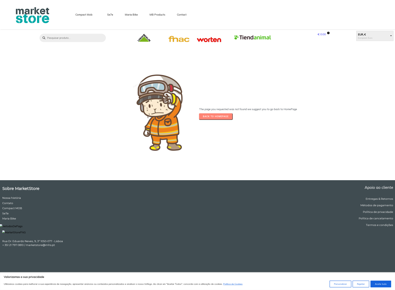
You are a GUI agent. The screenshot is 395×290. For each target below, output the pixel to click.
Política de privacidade (378, 211)
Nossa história (11, 197)
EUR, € (362, 34)
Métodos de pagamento (376, 205)
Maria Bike (9, 218)
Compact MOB (12, 208)
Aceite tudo (381, 284)
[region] (197, 281)
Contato (7, 203)
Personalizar (340, 284)
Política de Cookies (233, 284)
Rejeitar (361, 284)
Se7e (5, 213)
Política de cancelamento (376, 218)
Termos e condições (379, 225)
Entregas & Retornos (379, 198)
